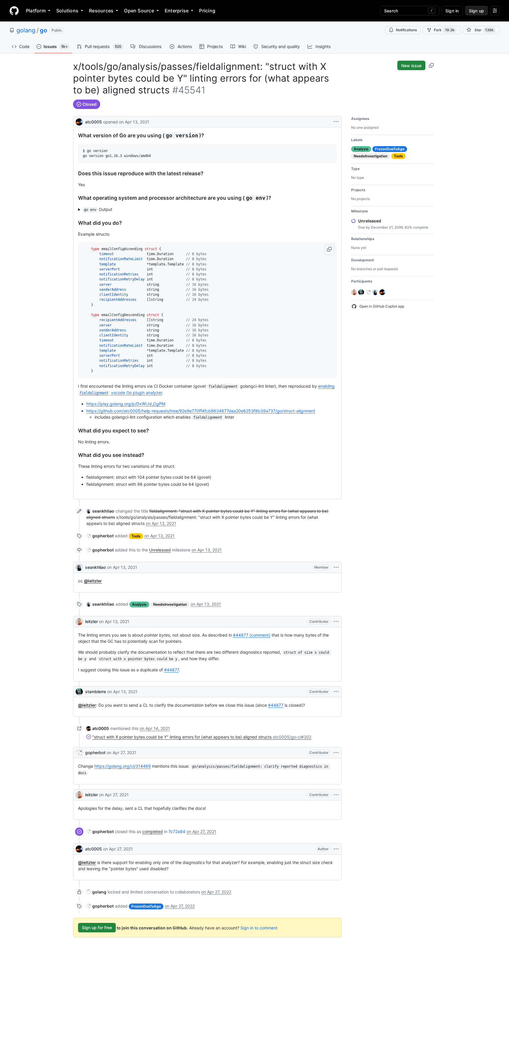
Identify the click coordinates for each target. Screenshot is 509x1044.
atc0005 (93, 121)
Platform (36, 11)
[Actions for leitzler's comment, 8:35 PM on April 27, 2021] (336, 795)
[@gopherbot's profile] (79, 752)
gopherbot (95, 752)
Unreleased (160, 549)
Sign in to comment (258, 927)
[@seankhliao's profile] (79, 567)
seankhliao (95, 567)
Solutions (67, 11)
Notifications (406, 30)
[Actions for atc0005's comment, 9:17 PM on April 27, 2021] (336, 849)
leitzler (91, 621)
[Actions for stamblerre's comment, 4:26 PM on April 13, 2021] (336, 692)
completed (152, 831)
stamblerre (95, 691)
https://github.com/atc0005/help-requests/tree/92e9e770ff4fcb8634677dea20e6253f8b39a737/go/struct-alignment (200, 410)
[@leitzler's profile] (79, 621)
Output (98, 209)
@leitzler (93, 580)
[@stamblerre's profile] (79, 691)
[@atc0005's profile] (79, 121)
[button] (329, 249)
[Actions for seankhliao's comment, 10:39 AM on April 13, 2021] (336, 567)
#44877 (171, 669)
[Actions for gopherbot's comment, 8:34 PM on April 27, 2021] (336, 753)
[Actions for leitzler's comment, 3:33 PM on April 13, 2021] (336, 621)
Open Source (139, 11)
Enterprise (177, 11)
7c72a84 (176, 831)
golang (25, 30)
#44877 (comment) (251, 634)
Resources (101, 11)
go (43, 30)
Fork (444, 30)
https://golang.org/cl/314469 (122, 766)
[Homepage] (14, 10)
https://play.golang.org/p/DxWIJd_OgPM (125, 403)
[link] (100, 511)
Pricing (207, 11)
